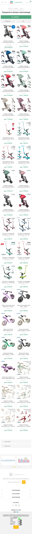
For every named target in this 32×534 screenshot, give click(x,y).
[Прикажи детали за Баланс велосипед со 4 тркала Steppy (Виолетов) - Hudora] (8, 368)
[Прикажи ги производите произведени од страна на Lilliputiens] (24, 460)
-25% (13, 26)
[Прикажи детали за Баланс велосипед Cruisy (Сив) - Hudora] (23, 296)
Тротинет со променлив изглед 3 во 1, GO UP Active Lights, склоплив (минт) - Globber (8, 259)
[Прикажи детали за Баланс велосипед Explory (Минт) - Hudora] (8, 344)
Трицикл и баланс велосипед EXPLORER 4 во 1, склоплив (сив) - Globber (8, 211)
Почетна (10, 8)
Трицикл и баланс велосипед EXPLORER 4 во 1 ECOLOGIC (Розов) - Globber (23, 116)
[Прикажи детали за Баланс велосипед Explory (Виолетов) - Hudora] (8, 320)
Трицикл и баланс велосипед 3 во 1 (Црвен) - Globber (23, 426)
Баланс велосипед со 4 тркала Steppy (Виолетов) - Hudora (8, 378)
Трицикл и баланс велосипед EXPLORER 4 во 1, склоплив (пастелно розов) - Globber (23, 187)
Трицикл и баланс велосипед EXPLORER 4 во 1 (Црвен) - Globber (8, 91)
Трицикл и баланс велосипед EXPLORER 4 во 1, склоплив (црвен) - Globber (24, 211)
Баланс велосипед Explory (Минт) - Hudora (8, 354)
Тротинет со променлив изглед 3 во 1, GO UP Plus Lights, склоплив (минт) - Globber (8, 283)
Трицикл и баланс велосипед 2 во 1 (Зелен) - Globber (23, 378)
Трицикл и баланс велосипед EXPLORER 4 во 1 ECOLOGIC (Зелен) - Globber (24, 92)
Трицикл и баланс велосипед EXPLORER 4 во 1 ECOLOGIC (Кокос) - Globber (8, 116)
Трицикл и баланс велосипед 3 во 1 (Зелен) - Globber (23, 402)
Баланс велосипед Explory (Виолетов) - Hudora (8, 331)
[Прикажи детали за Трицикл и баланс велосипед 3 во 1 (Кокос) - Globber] (8, 416)
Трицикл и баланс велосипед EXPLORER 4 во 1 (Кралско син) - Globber (8, 68)
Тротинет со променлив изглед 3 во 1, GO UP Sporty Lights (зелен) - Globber (24, 283)
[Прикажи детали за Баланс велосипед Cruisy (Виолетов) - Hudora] (8, 296)
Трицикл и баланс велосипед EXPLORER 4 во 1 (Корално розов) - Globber (24, 43)
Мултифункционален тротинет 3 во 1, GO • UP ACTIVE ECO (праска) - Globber (8, 139)
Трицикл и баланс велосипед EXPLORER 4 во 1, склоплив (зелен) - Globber (8, 187)
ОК (16, 527)
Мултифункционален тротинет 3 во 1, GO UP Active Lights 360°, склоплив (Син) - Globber (23, 163)
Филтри (16, 17)
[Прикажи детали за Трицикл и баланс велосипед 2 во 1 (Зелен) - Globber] (23, 368)
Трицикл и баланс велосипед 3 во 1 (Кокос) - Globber (8, 426)
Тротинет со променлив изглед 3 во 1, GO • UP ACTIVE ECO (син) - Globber (24, 235)
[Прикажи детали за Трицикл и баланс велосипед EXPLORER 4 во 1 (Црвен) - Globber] (8, 81)
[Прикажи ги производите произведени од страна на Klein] (8, 460)
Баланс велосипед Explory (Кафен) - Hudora (24, 330)
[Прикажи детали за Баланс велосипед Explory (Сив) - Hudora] (23, 344)
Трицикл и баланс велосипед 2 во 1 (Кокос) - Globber (8, 402)
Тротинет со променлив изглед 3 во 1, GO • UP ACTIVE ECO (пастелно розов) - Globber (8, 235)
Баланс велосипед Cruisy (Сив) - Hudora (23, 306)
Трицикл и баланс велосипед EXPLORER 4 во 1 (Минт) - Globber (24, 67)
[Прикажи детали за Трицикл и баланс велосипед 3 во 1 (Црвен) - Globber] (23, 416)
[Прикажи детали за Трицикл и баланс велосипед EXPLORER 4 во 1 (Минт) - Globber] (23, 57)
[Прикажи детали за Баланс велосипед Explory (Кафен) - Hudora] (23, 320)
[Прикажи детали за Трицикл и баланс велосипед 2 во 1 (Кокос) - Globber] (8, 392)
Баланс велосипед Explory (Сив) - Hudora (23, 354)
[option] (8, 460)
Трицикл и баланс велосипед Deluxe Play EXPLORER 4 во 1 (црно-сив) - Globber (8, 43)
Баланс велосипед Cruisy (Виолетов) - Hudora (8, 306)
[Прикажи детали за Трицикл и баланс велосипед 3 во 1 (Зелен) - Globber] (23, 392)
